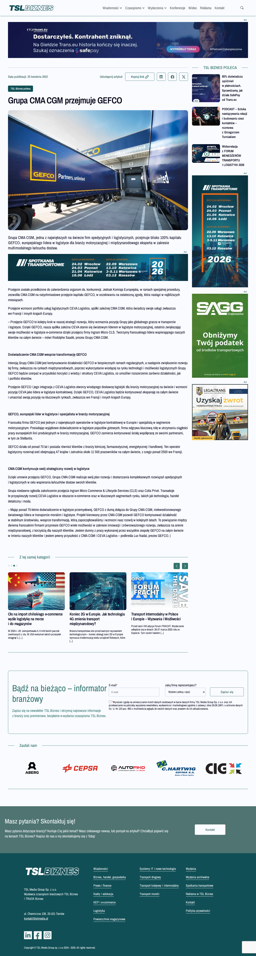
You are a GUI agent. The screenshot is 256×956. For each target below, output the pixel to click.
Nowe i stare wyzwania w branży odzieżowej (154, 616)
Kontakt (219, 7)
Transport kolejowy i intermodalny (159, 885)
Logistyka (99, 910)
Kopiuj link (137, 76)
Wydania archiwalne (197, 877)
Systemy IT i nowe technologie (158, 868)
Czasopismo (133, 7)
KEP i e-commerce (104, 902)
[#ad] (128, 40)
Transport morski (149, 894)
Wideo (192, 7)
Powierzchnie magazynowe (109, 919)
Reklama (205, 7)
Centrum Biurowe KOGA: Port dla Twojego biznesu (94, 616)
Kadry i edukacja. (103, 894)
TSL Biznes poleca (20, 88)
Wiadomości (111, 7)
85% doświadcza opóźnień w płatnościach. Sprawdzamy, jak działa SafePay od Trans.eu (232, 88)
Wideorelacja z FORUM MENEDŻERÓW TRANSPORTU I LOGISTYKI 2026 (233, 155)
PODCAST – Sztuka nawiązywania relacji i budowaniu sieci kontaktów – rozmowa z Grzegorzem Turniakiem (234, 123)
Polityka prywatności (198, 910)
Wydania (191, 868)
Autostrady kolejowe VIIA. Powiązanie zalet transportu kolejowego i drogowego (35, 618)
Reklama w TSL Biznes (199, 894)
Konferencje (177, 7)
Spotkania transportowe (199, 885)
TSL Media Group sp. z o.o (50, 947)
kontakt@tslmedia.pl (36, 918)
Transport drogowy (150, 877)
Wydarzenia (155, 7)
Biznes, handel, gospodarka (109, 877)
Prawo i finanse (102, 885)
